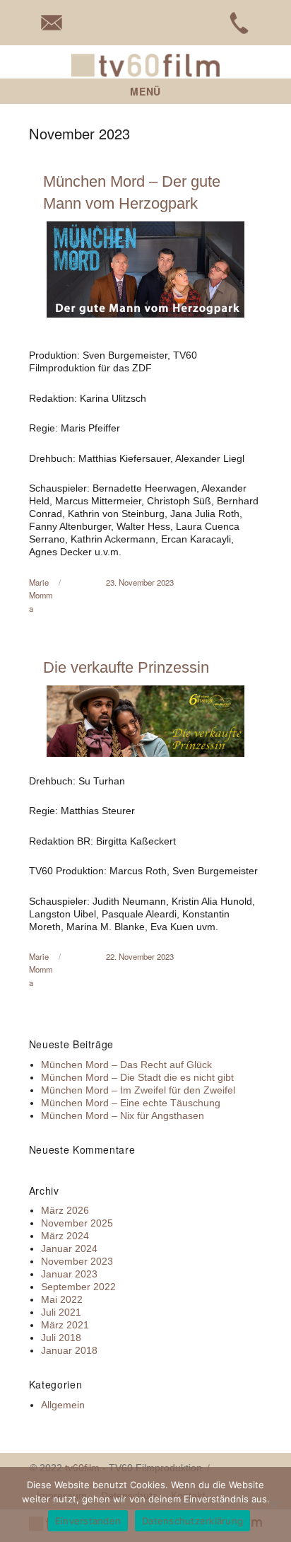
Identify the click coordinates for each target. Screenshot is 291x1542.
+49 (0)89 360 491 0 (239, 22)
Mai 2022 (62, 1299)
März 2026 (65, 1210)
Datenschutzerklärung (192, 1520)
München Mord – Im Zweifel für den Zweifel (138, 1090)
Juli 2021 (61, 1312)
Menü (145, 91)
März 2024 (65, 1235)
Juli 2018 (61, 1337)
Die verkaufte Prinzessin (126, 667)
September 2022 (78, 1286)
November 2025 (77, 1223)
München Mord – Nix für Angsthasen (122, 1115)
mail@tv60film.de (51, 22)
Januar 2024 (69, 1248)
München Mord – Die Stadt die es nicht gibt (137, 1077)
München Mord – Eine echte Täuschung (130, 1102)
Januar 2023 (69, 1274)
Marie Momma (40, 595)
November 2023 (77, 1261)
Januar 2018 (69, 1350)
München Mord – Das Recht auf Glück (126, 1064)
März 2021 (65, 1325)
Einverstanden (88, 1520)
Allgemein (63, 1404)
